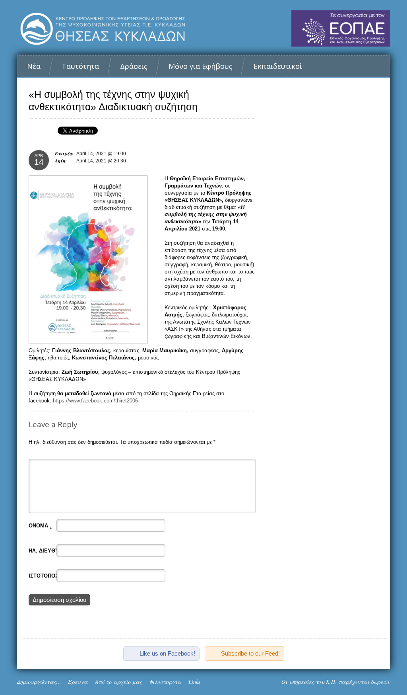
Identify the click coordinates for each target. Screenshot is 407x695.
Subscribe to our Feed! (250, 653)
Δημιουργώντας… (39, 681)
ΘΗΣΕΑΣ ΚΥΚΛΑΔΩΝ (203, 28)
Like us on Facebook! (167, 653)
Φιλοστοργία (165, 681)
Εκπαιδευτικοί (278, 66)
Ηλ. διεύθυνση (51, 551)
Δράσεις (133, 66)
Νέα (34, 66)
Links (194, 681)
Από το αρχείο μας (118, 681)
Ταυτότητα (80, 66)
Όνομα (40, 526)
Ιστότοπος (43, 576)
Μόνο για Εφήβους (201, 66)
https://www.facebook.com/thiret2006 (95, 401)
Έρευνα (78, 681)
